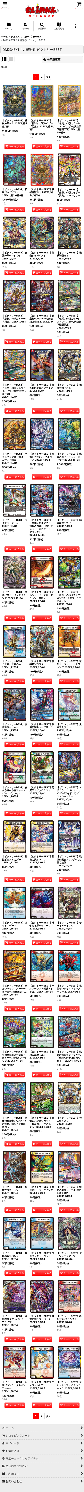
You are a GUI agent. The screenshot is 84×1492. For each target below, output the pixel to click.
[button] (5, 5)
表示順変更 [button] (54, 59)
